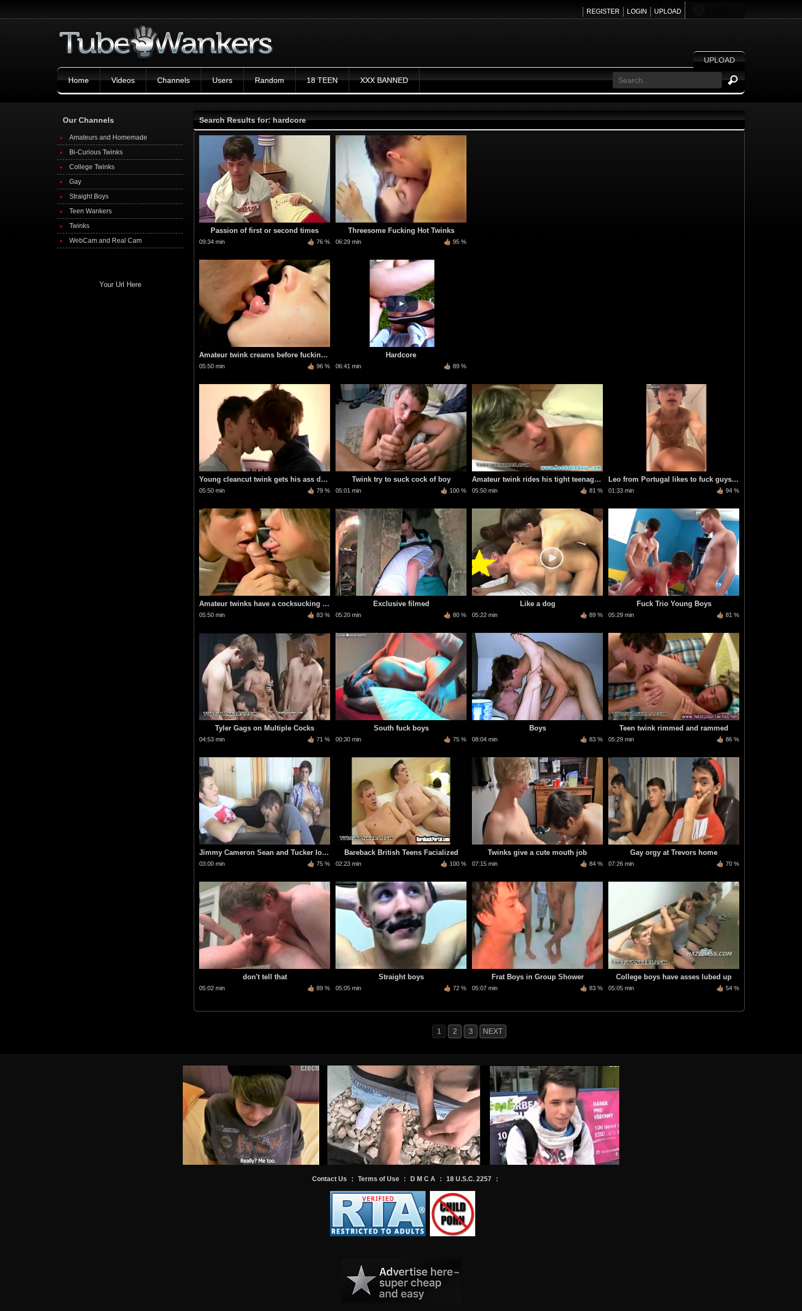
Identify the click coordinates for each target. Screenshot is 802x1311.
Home (78, 80)
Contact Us (329, 1179)
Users (222, 80)
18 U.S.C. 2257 (469, 1179)
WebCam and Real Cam (105, 240)
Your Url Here (120, 284)
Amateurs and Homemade (108, 137)
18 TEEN (322, 80)
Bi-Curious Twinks (96, 152)
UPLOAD (667, 11)
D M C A (422, 1179)
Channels (173, 80)
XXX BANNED (384, 80)
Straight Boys (89, 196)
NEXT (493, 1031)
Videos (123, 80)
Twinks (79, 226)
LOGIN (637, 11)
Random (269, 80)
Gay (75, 181)
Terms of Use (378, 1179)
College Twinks (92, 167)
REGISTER (603, 11)
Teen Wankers (90, 211)
